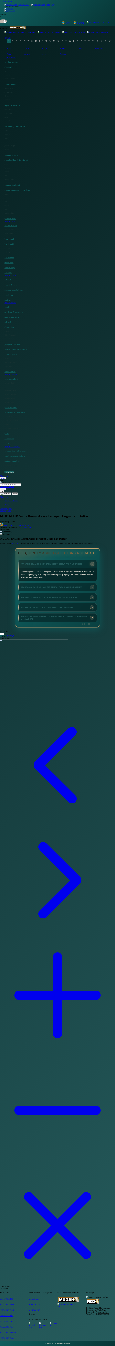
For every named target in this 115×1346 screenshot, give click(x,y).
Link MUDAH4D (6, 1299)
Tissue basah (8, 417)
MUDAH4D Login (7, 1321)
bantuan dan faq (34, 1304)
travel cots (8, 263)
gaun (6, 138)
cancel (3, 489)
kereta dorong (10, 226)
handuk (7, 444)
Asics (9, 54)
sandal (6, 117)
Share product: (5, 638)
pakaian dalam (9, 179)
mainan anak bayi (12, 461)
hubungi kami (34, 1299)
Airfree (44, 48)
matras (7, 300)
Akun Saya (4, 476)
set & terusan (8, 92)
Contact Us (104, 22)
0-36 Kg (7, 252)
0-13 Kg (7, 248)
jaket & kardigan (9, 146)
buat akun (7, 503)
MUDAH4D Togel (7, 1310)
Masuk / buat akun (11, 501)
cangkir (6, 331)
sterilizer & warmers (13, 312)
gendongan (9, 257)
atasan (6, 130)
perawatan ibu (10, 407)
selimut (7, 280)
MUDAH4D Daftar (7, 1338)
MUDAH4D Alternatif (8, 1332)
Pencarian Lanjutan (7, 487)
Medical (7, 424)
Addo (9, 48)
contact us (104, 32)
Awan (44, 54)
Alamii (62, 48)
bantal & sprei (10, 285)
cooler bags (8, 366)
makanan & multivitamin (15, 349)
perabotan (8, 295)
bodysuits (7, 100)
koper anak (9, 239)
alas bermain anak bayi (14, 456)
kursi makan (9, 372)
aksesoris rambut (9, 79)
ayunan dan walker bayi (14, 451)
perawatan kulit (9, 383)
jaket (6, 175)
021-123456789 (34, 1310)
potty (6, 434)
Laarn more (27, 527)
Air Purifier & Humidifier (12, 428)
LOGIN (68, 23)
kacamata (7, 75)
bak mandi (9, 439)
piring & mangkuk (10, 335)
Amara (79, 48)
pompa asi (7, 358)
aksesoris (7, 149)
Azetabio (63, 54)
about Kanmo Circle (28, 32)
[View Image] (0, 1284)
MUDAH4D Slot (6, 1327)
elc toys (6, 469)
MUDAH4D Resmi (7, 1304)
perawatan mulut (9, 398)
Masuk (3, 478)
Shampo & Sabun (10, 390)
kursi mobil (9, 244)
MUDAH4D (15, 543)
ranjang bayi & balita (13, 290)
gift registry (50, 5)
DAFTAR (80, 23)
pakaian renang (11, 155)
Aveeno (27, 54)
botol (6, 307)
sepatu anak (8, 113)
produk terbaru (11, 62)
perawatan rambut (10, 394)
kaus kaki (7, 121)
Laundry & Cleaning (11, 420)
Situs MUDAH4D (6, 1316)
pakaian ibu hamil (12, 185)
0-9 (110, 41)
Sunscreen (7, 387)
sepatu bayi (8, 109)
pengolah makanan (12, 344)
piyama (6, 96)
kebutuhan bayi (11, 84)
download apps (23, 5)
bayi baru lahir (9, 230)
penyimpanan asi (9, 362)
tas (5, 71)
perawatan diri (9, 402)
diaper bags (9, 268)
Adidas (26, 48)
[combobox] (10, 484)
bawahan (7, 134)
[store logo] (17, 28)
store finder (81, 32)
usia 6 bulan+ (8, 233)
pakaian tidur (8, 88)
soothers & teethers (12, 317)
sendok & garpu (9, 339)
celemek (7, 322)
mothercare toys (9, 465)
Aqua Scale (99, 48)
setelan (6, 142)
